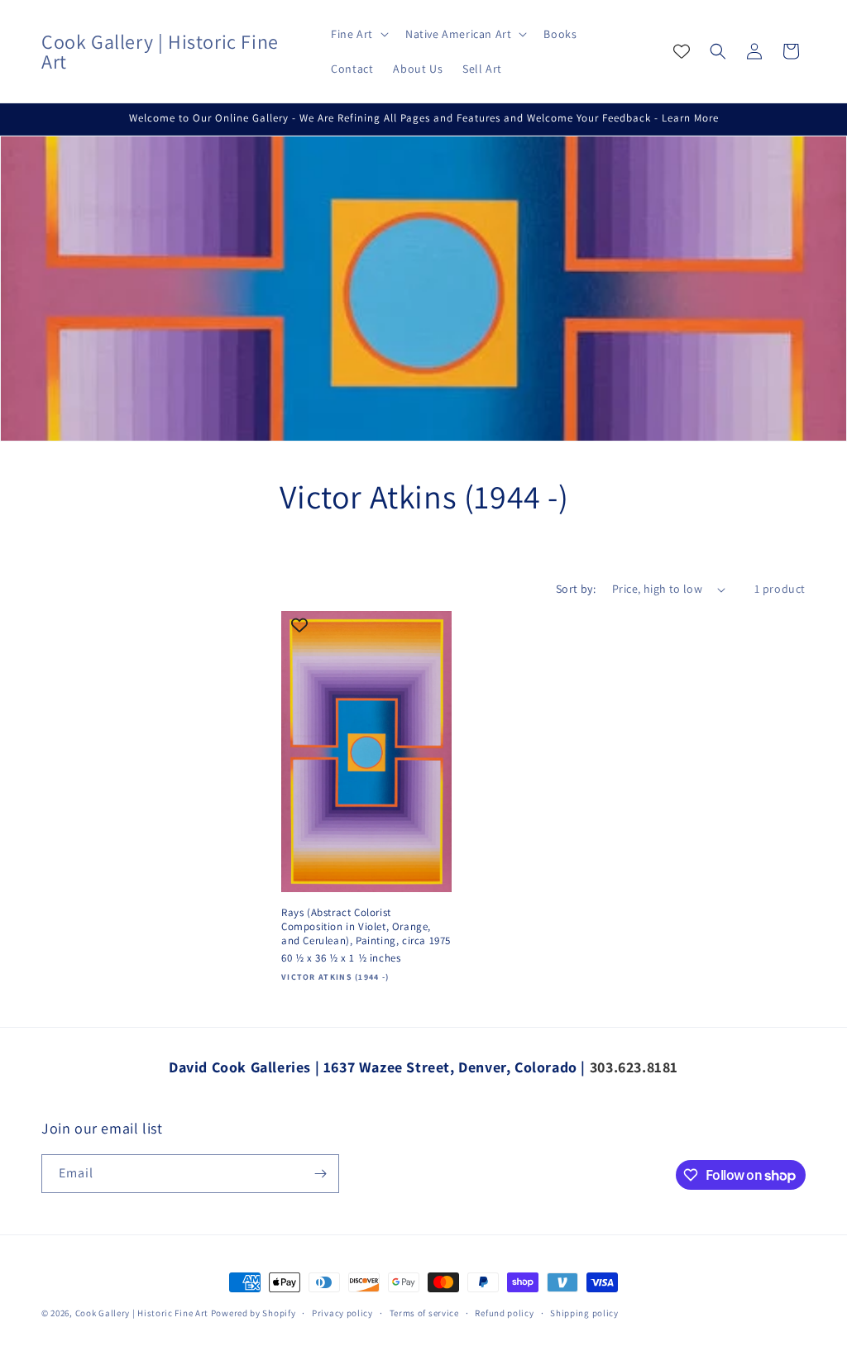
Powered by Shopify (253, 1313)
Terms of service (424, 1313)
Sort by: (576, 588)
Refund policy (504, 1313)
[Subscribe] (320, 1173)
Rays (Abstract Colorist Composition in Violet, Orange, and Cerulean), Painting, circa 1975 (366, 927)
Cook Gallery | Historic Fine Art (141, 1313)
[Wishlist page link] (681, 51)
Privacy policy (342, 1313)
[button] (358, 34)
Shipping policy (584, 1313)
